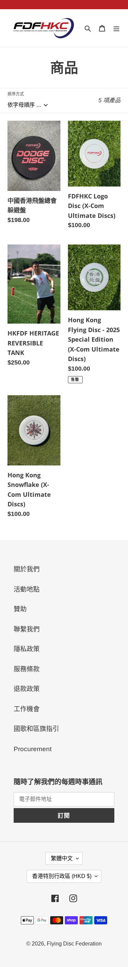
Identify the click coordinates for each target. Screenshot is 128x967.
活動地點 (27, 589)
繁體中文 (62, 858)
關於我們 (27, 569)
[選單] (116, 28)
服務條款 (27, 669)
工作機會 (27, 709)
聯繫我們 (27, 629)
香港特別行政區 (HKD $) (61, 876)
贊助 (20, 609)
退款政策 (27, 689)
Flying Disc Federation (74, 944)
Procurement (33, 749)
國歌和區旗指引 (36, 728)
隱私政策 (27, 649)
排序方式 (16, 94)
